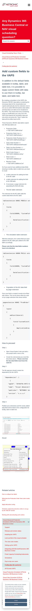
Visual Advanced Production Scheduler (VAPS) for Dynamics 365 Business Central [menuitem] (14, 521)
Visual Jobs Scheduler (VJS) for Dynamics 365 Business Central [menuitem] (12, 578)
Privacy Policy (19, 593)
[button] (28, 520)
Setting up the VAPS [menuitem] (11, 545)
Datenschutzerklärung (10, 597)
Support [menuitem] (7, 527)
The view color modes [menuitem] (11, 541)
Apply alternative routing (8, 504)
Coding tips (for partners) (9, 66)
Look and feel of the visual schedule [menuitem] (15, 538)
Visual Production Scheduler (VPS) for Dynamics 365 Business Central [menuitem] (14, 573)
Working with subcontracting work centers (13, 514)
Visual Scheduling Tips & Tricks (11, 53)
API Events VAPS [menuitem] (10, 568)
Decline (16, 604)
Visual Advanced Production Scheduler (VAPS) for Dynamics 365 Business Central (15, 57)
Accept (16, 600)
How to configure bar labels (9, 494)
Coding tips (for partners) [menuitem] (13, 565)
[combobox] (14, 41)
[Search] (28, 41)
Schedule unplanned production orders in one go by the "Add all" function (15, 509)
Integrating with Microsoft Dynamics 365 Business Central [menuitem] (17, 549)
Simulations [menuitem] (8, 558)
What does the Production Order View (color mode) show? (16, 499)
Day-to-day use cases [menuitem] (11, 561)
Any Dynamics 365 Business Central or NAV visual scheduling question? (15, 29)
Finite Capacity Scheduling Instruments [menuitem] (17, 554)
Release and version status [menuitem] (13, 531)
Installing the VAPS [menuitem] (10, 534)
